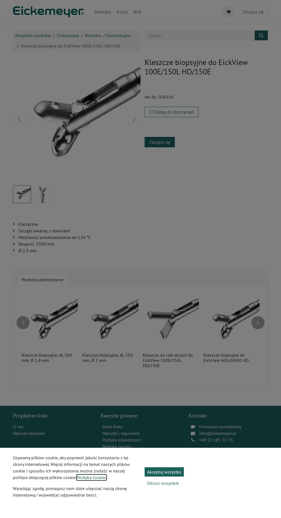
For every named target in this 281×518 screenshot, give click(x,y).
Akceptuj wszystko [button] (164, 472)
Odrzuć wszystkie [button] (163, 483)
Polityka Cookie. (91, 477)
